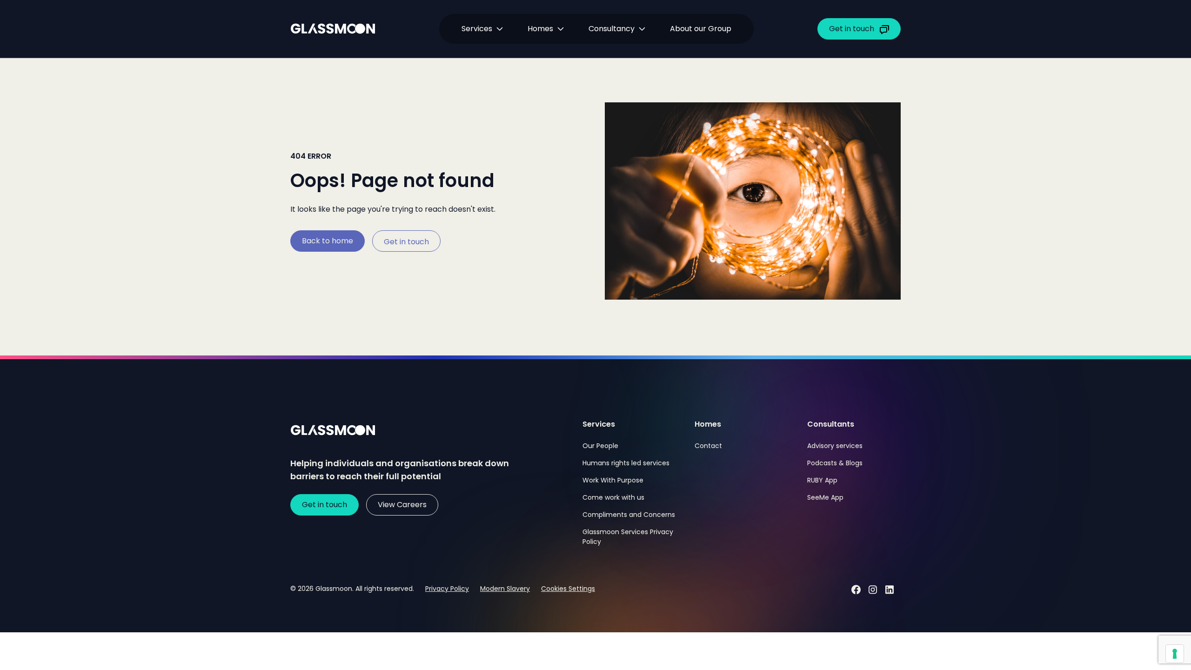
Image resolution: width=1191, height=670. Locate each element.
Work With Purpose (612, 480)
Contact (708, 445)
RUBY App (822, 480)
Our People (600, 445)
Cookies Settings (568, 588)
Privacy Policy (447, 588)
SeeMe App (825, 497)
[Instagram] (872, 589)
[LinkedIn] (889, 589)
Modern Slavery (505, 588)
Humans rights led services (625, 463)
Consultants (830, 424)
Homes (540, 28)
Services (598, 424)
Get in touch (406, 241)
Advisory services (835, 445)
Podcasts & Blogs (835, 463)
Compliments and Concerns (628, 514)
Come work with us (613, 497)
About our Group (700, 28)
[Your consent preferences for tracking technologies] (1175, 654)
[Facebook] (856, 589)
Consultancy (612, 28)
